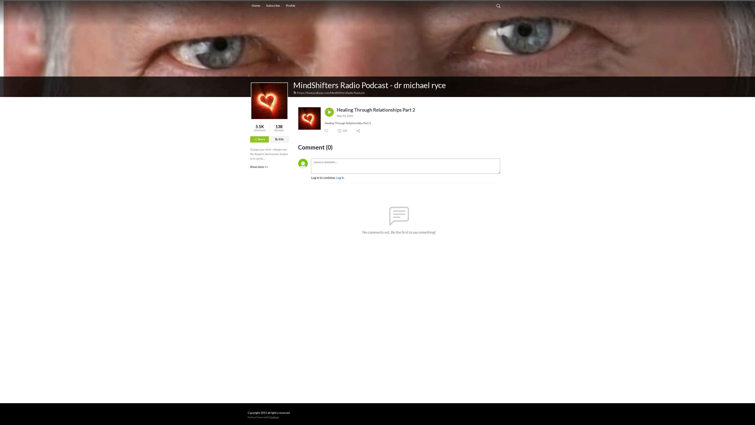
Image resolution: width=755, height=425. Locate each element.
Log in (340, 177)
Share (261, 139)
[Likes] (326, 131)
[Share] (358, 131)
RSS (281, 139)
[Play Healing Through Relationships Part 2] (329, 112)
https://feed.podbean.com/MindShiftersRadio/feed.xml (331, 92)
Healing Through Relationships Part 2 (376, 110)
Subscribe (273, 5)
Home (256, 5)
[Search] (498, 5)
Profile (290, 5)
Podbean (274, 417)
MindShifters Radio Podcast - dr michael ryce (369, 85)
